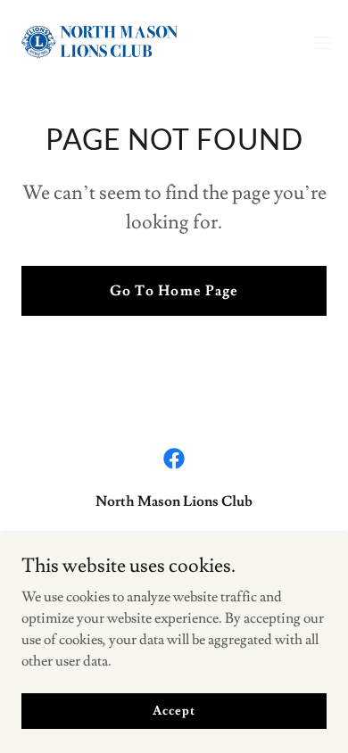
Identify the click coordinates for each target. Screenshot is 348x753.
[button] (323, 43)
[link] (114, 43)
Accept (174, 710)
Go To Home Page (173, 291)
